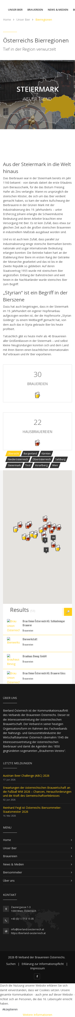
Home (7, 840)
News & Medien (58, 9)
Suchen (11, 964)
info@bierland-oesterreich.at (27, 929)
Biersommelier (12, 872)
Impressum (37, 968)
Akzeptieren (10, 1009)
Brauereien (35, 9)
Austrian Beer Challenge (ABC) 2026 (26, 775)
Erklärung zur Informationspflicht (43, 964)
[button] (16, 529)
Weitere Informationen (37, 1015)
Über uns (9, 880)
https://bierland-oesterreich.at (28, 933)
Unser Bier (15, 9)
